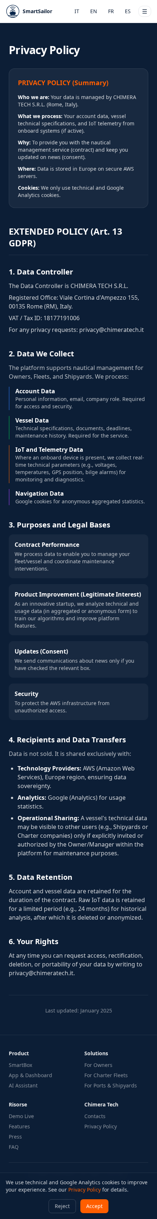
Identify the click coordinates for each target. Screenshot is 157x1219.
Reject (62, 1206)
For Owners (98, 1064)
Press (15, 1136)
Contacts (95, 1116)
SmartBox (20, 1064)
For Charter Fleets (106, 1075)
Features (19, 1126)
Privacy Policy (100, 1126)
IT (76, 11)
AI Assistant (23, 1085)
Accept (94, 1206)
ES (128, 11)
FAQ (14, 1146)
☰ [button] (144, 11)
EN (93, 11)
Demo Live (21, 1116)
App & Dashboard (30, 1075)
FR (111, 11)
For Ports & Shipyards (110, 1085)
